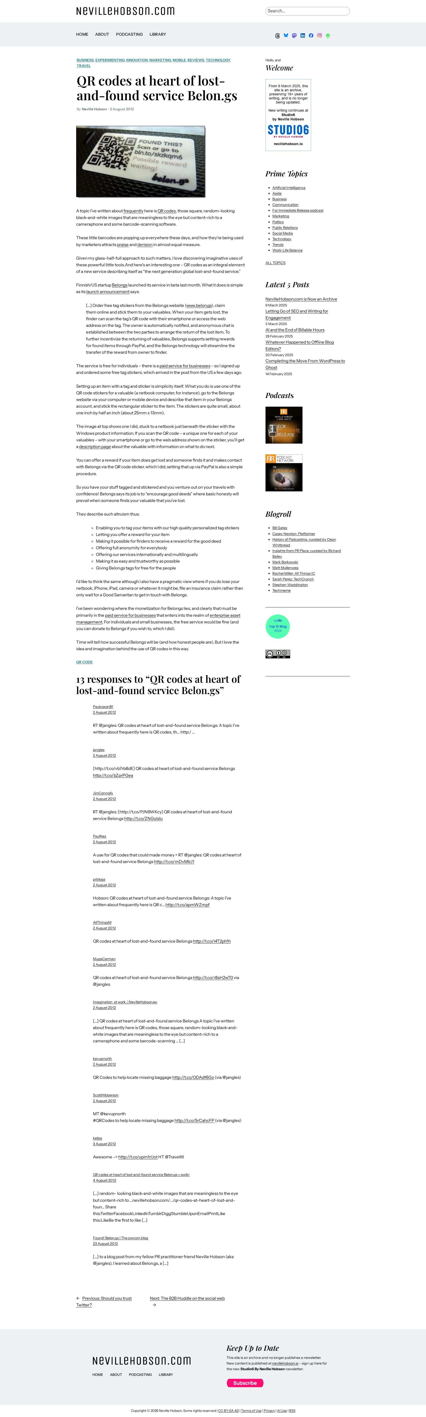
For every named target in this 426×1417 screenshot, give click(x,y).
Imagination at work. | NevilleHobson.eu (125, 1002)
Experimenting (109, 60)
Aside (277, 193)
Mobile (179, 60)
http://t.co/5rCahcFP (194, 1120)
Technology (218, 60)
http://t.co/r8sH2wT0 (213, 977)
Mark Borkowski (285, 562)
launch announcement (107, 291)
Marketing (160, 60)
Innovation (137, 60)
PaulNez (99, 836)
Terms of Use (251, 1411)
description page (95, 446)
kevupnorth (102, 1058)
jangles (99, 750)
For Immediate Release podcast (297, 210)
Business (85, 60)
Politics (278, 222)
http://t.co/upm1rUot (138, 1156)
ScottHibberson (106, 1095)
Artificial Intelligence (288, 187)
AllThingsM (102, 922)
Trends (278, 244)
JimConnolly (103, 793)
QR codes (167, 210)
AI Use (282, 1411)
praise (123, 244)
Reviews (196, 60)
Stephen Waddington (290, 585)
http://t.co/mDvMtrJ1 (174, 861)
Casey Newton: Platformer (293, 534)
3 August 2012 (104, 1144)
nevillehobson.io (285, 1363)
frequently (133, 210)
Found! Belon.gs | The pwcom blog (120, 1238)
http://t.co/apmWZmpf (187, 904)
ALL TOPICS (275, 263)
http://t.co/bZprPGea (113, 775)
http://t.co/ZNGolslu (143, 818)
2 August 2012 (104, 712)
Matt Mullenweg (285, 568)
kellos (97, 1138)
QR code (84, 662)
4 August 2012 (104, 1180)
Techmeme (281, 590)
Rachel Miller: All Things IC (293, 573)
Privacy (269, 1411)
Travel (84, 66)
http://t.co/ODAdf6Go (193, 1077)
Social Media (282, 233)
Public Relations (285, 227)
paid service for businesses (185, 365)
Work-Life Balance (287, 250)
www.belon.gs (199, 305)
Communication (285, 204)
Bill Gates (279, 528)
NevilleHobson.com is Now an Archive (301, 299)
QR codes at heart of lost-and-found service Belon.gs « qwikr (141, 1174)
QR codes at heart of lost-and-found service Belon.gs (157, 87)
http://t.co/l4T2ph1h (212, 941)
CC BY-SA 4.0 (228, 1411)
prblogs (99, 879)
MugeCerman (104, 959)
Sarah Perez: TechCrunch (293, 579)
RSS (292, 1411)
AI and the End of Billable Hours (295, 329)
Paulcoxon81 (103, 706)
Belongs (119, 285)
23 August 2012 (105, 1243)
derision (145, 244)
